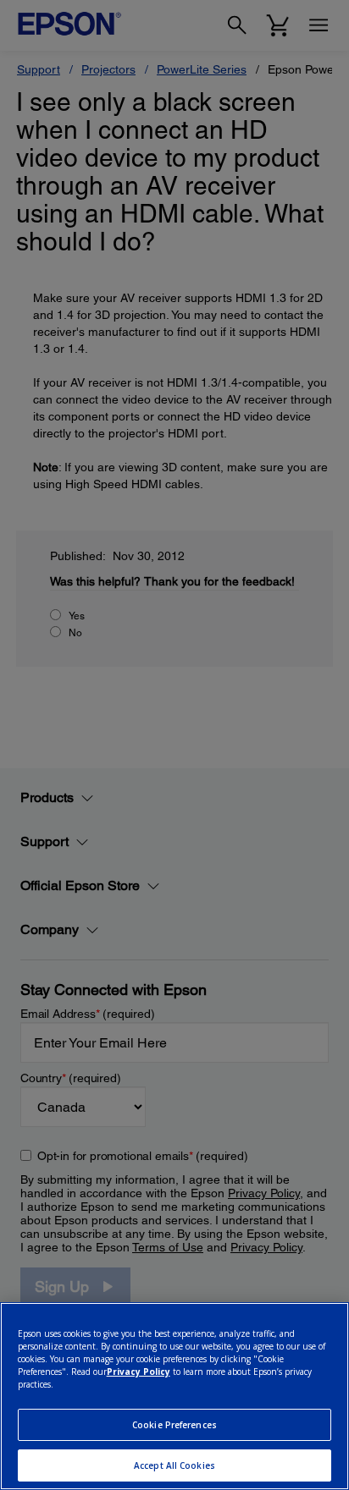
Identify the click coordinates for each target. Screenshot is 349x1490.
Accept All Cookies (174, 1465)
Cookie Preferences (174, 1425)
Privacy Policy (138, 1371)
